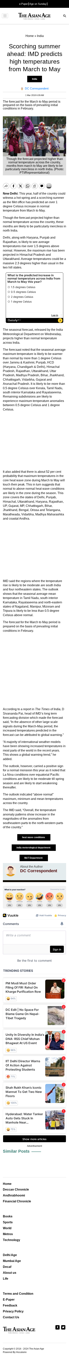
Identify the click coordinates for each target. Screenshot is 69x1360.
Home (7, 1183)
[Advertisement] (34, 440)
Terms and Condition (18, 1293)
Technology (11, 1240)
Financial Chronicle (17, 1201)
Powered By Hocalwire (15, 1352)
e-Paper (23, 3)
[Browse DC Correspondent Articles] (10, 870)
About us (9, 1272)
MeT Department (33, 858)
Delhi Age (10, 1255)
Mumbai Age (12, 1261)
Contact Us (11, 1317)
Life (5, 1278)
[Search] (65, 16)
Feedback (10, 1305)
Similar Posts (16, 1151)
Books (7, 1216)
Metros (8, 1234)
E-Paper (9, 1299)
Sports (8, 1222)
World (7, 1228)
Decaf (7, 1266)
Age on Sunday (37, 3)
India (34, 79)
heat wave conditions (34, 837)
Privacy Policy (13, 1311)
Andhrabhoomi (14, 1195)
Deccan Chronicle (16, 1189)
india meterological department (33, 847)
